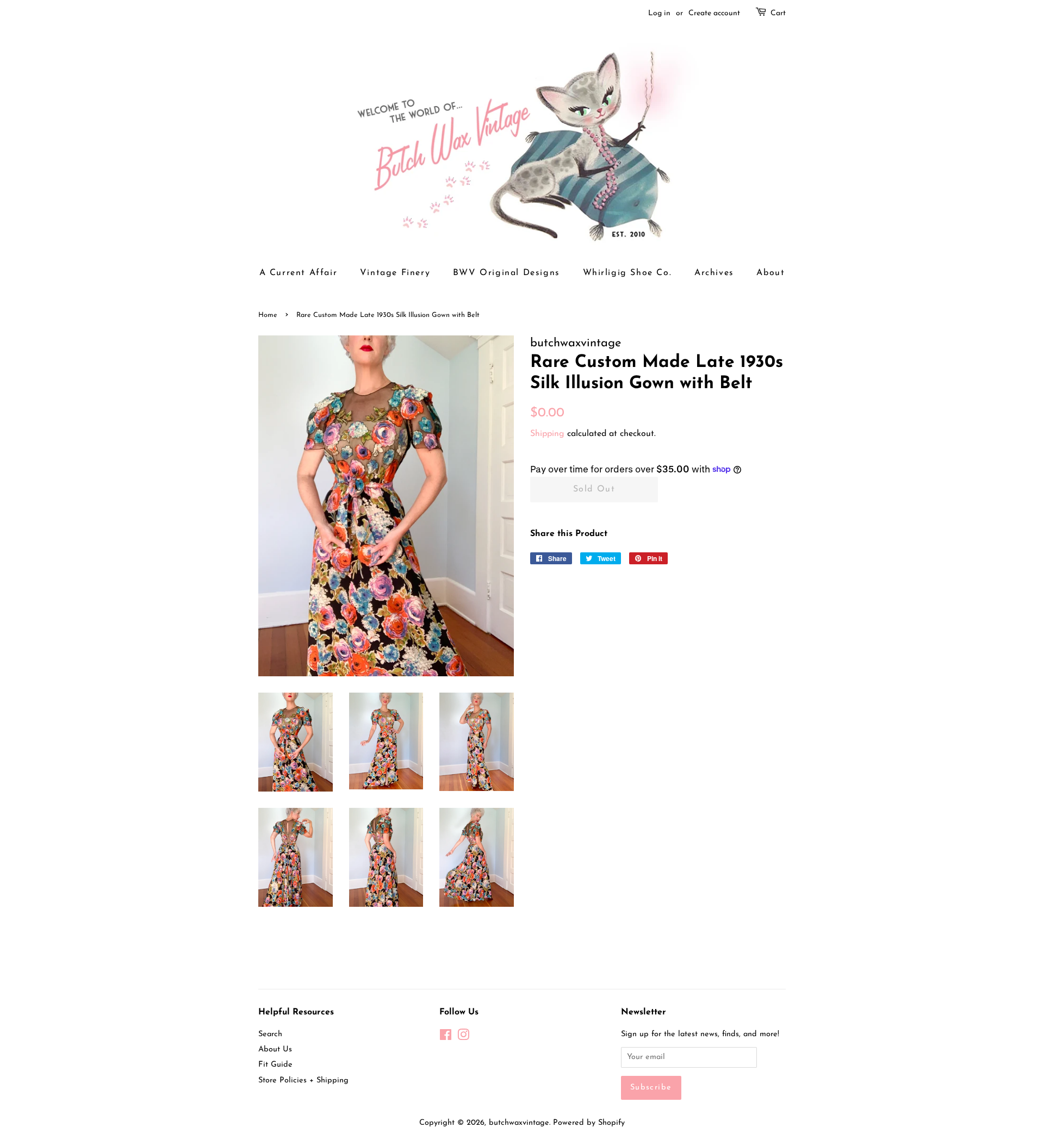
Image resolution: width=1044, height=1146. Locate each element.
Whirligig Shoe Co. (627, 273)
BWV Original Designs (506, 273)
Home (267, 315)
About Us (275, 1049)
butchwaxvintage (519, 1123)
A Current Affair (298, 273)
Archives (714, 273)
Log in (659, 13)
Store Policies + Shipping (303, 1080)
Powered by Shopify (589, 1123)
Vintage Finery (395, 273)
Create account (714, 13)
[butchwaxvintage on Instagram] (463, 1037)
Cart (778, 13)
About (770, 273)
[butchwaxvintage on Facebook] (445, 1037)
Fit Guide (275, 1065)
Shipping (547, 433)
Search (270, 1034)
